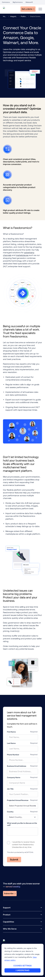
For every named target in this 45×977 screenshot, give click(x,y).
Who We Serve (9, 929)
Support (6, 907)
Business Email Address (16, 766)
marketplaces (22, 255)
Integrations (14, 16)
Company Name (13, 777)
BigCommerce (18, 2)
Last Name (11, 743)
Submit (14, 859)
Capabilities (8, 922)
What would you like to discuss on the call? (22, 824)
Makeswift (29, 2)
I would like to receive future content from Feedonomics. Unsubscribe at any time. (23, 844)
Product (6, 915)
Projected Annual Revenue (17, 800)
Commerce (6, 2)
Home (5, 16)
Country (10, 812)
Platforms (24, 16)
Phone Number (13, 755)
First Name (11, 732)
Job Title (10, 789)
